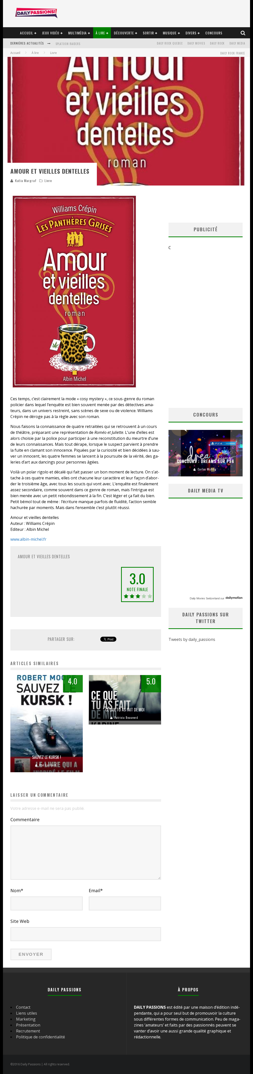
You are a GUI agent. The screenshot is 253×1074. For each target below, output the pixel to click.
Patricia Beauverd (126, 718)
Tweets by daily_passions (192, 639)
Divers (191, 32)
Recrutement (28, 1031)
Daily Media (237, 43)
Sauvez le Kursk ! (46, 757)
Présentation (28, 1025)
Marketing (26, 1019)
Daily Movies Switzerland (205, 598)
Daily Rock (217, 43)
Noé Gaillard (47, 765)
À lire (100, 32)
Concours (213, 32)
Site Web (19, 921)
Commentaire (25, 819)
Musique (170, 32)
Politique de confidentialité (40, 1037)
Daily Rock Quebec (170, 43)
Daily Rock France (232, 53)
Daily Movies (196, 43)
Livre (48, 180)
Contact (23, 1007)
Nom (16, 890)
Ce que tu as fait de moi (125, 710)
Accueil (26, 32)
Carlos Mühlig (207, 469)
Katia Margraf (26, 180)
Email (96, 890)
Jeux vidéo (50, 32)
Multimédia (77, 32)
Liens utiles (26, 1013)
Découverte (124, 32)
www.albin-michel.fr (28, 539)
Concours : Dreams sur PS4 (205, 461)
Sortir (148, 32)
